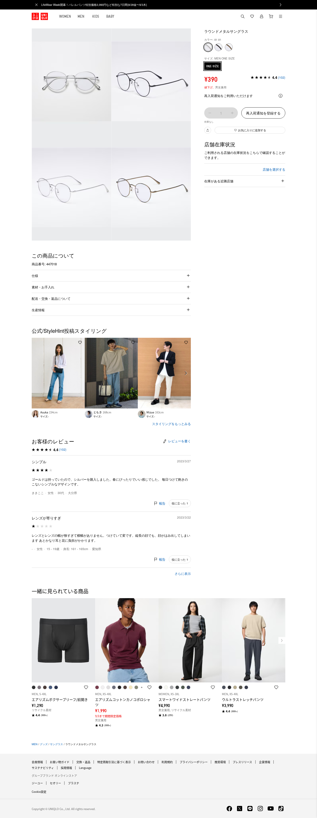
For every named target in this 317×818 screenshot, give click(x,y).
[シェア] (207, 130)
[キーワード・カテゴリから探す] (242, 16)
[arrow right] (186, 373)
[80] (218, 47)
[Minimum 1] (209, 113)
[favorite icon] (86, 687)
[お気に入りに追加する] (80, 342)
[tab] (65, 16)
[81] (208, 47)
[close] (36, 4)
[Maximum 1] (232, 113)
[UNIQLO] (40, 16)
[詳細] (280, 95)
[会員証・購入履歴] (261, 16)
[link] (163, 4)
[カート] (271, 16)
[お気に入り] (252, 16)
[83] (229, 47)
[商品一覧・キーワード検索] (280, 16)
